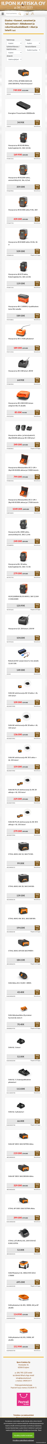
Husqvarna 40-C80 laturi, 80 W (20, 371)
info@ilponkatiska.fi (23, 1378)
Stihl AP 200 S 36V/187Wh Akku (20, 1144)
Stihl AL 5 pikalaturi (16, 1112)
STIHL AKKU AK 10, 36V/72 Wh (20, 854)
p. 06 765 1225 (23, 7)
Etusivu (9, 20)
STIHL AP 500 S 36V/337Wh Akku (21, 1208)
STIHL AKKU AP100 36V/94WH (20, 951)
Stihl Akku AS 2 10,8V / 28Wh (19, 983)
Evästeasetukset (41, 1442)
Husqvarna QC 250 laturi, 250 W (21, 628)
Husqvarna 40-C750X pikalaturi (21, 339)
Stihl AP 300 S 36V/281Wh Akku (20, 1176)
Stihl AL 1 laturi (14, 1047)
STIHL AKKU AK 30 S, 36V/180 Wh (21, 918)
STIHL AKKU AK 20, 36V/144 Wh (21, 886)
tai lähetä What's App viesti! (23, 1375)
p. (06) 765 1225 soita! (23, 1373)
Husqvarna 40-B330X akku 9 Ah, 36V (23, 210)
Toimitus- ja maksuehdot (23, 1415)
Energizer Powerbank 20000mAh (21, 113)
